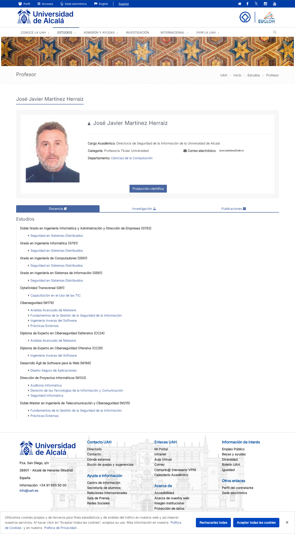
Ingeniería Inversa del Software (53, 320)
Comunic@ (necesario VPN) (175, 470)
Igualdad (228, 470)
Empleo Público (233, 449)
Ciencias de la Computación (132, 158)
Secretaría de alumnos (104, 488)
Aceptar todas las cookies (256, 522)
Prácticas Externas (44, 326)
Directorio (94, 449)
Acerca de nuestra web (171, 498)
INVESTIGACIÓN (137, 32)
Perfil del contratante (237, 488)
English (103, 4)
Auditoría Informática (46, 385)
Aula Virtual (163, 459)
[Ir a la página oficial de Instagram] (265, 4)
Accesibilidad (164, 493)
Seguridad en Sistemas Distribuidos (56, 235)
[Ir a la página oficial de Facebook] (247, 4)
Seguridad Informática (46, 395)
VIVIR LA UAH (206, 32)
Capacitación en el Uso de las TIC (55, 295)
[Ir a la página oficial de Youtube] (274, 4)
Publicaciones (232, 209)
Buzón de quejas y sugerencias (110, 464)
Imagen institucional (169, 503)
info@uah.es (29, 490)
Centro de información (103, 483)
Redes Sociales (98, 503)
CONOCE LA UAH (33, 32)
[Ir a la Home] (45, 17)
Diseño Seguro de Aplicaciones (53, 370)
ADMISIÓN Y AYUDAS (99, 32)
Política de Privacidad (60, 528)
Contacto (94, 454)
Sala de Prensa (98, 498)
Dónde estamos (98, 459)
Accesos (47, 4)
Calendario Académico (171, 475)
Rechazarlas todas (213, 522)
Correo (159, 464)
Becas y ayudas (234, 454)
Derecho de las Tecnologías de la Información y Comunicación (76, 390)
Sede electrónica (75, 4)
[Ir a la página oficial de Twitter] (256, 4)
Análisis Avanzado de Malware (53, 310)
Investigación (142, 209)
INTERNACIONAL (173, 32)
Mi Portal (161, 449)
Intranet (160, 454)
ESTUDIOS (64, 32)
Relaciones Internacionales (107, 493)
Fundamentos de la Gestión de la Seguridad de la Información (76, 315)
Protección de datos (169, 508)
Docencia (56, 209)
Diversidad (230, 459)
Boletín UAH (231, 464)
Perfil (26, 4)
